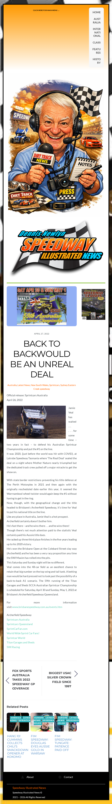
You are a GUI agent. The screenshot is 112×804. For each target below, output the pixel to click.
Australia (12, 385)
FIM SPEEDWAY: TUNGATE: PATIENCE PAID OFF (63, 743)
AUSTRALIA (97, 20)
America (16, 718)
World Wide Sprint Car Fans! (23, 633)
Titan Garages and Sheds (21, 642)
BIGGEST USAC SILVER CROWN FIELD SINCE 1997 (59, 679)
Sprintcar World (16, 637)
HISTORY (97, 61)
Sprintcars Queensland (20, 624)
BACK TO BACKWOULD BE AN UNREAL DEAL (41, 359)
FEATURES (96, 51)
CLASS (97, 42)
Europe (39, 718)
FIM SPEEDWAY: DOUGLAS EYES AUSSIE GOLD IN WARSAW (40, 744)
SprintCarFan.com (17, 628)
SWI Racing (13, 647)
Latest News (24, 385)
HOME (97, 12)
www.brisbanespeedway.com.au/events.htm (37, 606)
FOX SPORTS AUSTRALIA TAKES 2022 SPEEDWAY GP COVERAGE (23, 679)
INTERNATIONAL (97, 32)
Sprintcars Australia (18, 619)
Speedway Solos (44, 722)
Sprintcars (54, 385)
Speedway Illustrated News (30, 787)
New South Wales (39, 385)
